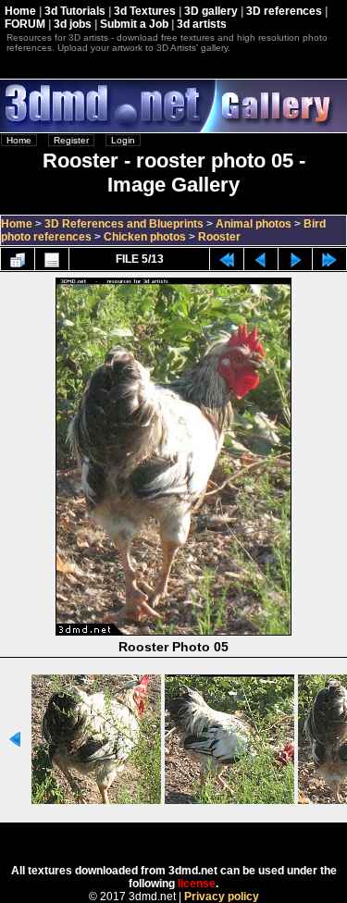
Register (71, 140)
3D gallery (211, 11)
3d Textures (145, 11)
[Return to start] (226, 259)
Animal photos (253, 223)
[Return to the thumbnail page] (17, 259)
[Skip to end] (329, 259)
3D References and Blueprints (124, 223)
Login (123, 140)
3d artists (202, 24)
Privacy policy (221, 896)
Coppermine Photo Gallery (197, 837)
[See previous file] (261, 259)
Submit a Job (134, 24)
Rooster (219, 236)
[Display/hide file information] (51, 259)
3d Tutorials (74, 11)
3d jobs (73, 24)
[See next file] (295, 259)
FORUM (25, 24)
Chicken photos (145, 236)
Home (20, 11)
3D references (284, 11)
